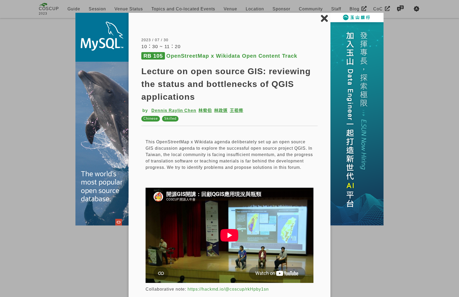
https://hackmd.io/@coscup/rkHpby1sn (228, 289)
